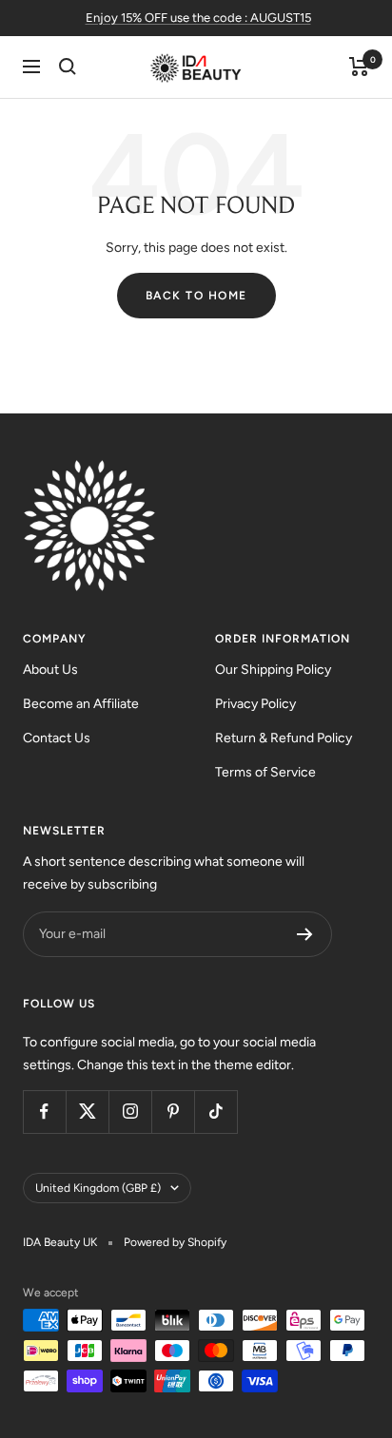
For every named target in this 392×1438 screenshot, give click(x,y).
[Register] (305, 934)
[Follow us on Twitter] (87, 1111)
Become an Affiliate (81, 704)
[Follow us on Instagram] (129, 1111)
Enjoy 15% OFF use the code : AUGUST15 (198, 17)
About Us (50, 669)
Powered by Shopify (175, 1242)
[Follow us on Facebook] (44, 1111)
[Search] (67, 66)
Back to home (196, 295)
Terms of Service (265, 772)
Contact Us (56, 738)
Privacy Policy (255, 704)
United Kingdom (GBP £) (98, 1188)
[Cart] (359, 66)
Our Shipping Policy (273, 669)
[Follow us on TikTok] (215, 1111)
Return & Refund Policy (283, 738)
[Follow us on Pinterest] (172, 1111)
